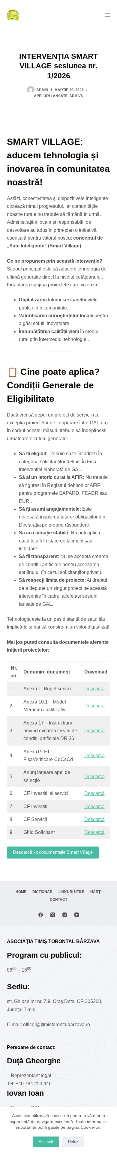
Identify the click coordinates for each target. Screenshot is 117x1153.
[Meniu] (107, 15)
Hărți (95, 892)
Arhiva (76, 96)
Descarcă (94, 688)
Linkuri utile (71, 892)
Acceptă (46, 1142)
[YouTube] (76, 915)
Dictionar (42, 892)
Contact (58, 900)
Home (21, 892)
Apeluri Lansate (51, 96)
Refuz (73, 1142)
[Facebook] (40, 915)
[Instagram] (64, 915)
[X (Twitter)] (52, 915)
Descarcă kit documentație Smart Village (53, 852)
